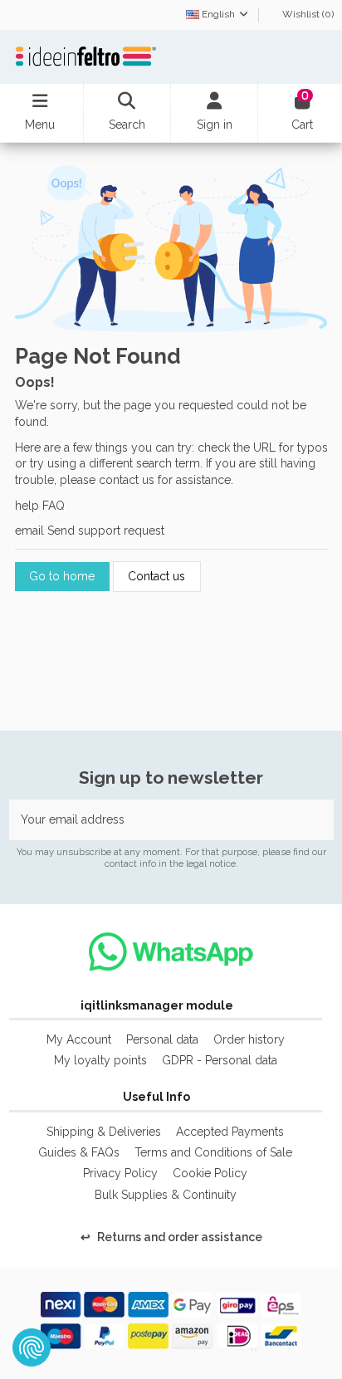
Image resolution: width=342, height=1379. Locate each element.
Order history (249, 1039)
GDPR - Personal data (219, 1060)
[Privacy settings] (31, 1347)
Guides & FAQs (79, 1152)
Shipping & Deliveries (103, 1131)
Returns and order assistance (171, 1237)
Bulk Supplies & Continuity (166, 1194)
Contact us (156, 576)
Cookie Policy (210, 1173)
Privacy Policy (120, 1173)
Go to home (62, 576)
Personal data (162, 1039)
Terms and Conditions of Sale (213, 1152)
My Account (78, 1039)
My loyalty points (100, 1060)
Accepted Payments (230, 1131)
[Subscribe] (316, 820)
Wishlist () (307, 14)
